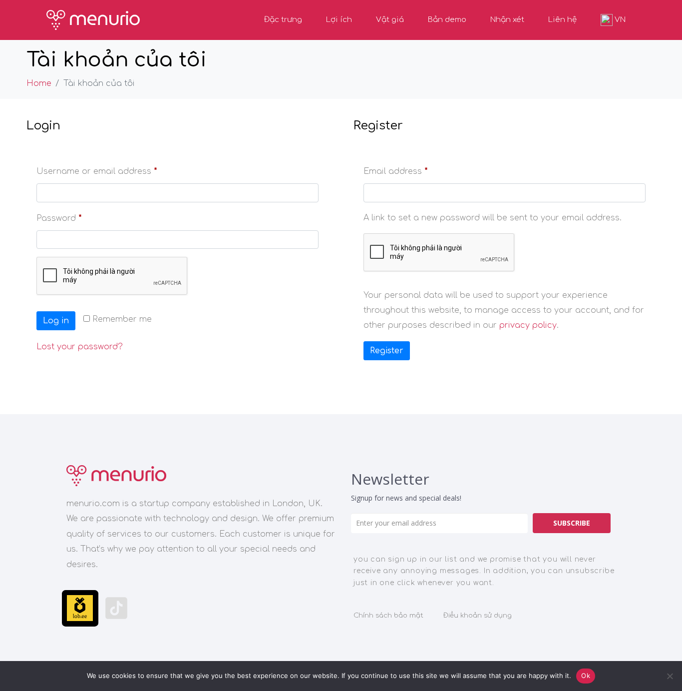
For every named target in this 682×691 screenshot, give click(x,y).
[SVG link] (116, 475)
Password (77, 216)
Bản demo (447, 19)
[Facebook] (262, 608)
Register (386, 350)
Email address (413, 169)
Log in (56, 320)
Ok (585, 676)
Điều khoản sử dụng (477, 615)
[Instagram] (153, 608)
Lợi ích (339, 19)
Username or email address (114, 169)
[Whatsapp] (189, 608)
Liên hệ (562, 19)
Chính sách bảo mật (388, 615)
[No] (670, 676)
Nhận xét (507, 19)
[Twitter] (298, 608)
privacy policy (528, 325)
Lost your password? (79, 346)
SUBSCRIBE (571, 523)
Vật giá (390, 19)
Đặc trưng (283, 19)
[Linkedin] (225, 608)
